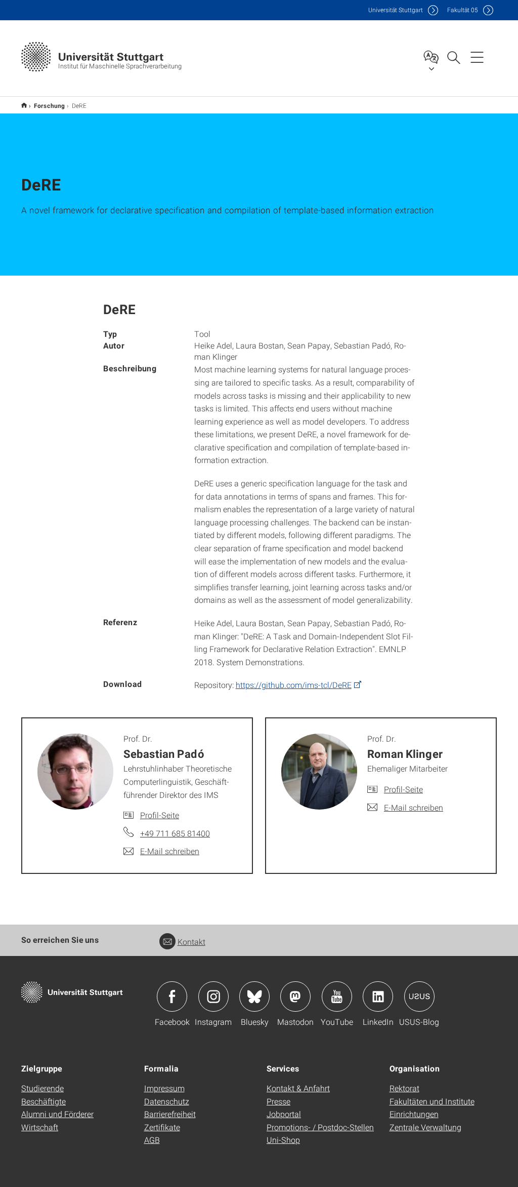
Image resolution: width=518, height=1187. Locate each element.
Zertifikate (162, 1127)
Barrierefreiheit (170, 1113)
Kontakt (191, 941)
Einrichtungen (414, 1113)
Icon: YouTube (337, 996)
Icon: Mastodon (295, 996)
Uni (395, 10)
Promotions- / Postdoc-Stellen (320, 1127)
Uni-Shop (283, 1139)
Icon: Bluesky (254, 996)
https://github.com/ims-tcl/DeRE (294, 684)
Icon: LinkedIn (378, 996)
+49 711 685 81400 (175, 833)
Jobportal (284, 1113)
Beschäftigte (43, 1101)
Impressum (164, 1088)
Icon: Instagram (213, 996)
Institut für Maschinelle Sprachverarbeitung (24, 105)
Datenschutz (166, 1101)
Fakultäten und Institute (432, 1101)
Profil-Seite (159, 815)
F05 (462, 10)
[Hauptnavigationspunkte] (477, 56)
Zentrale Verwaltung (425, 1127)
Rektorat (404, 1088)
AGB (152, 1139)
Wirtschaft (39, 1127)
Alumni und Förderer (57, 1113)
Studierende (42, 1088)
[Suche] (453, 56)
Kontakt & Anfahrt (298, 1088)
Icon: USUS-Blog (419, 996)
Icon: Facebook (172, 996)
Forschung (49, 105)
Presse (278, 1101)
